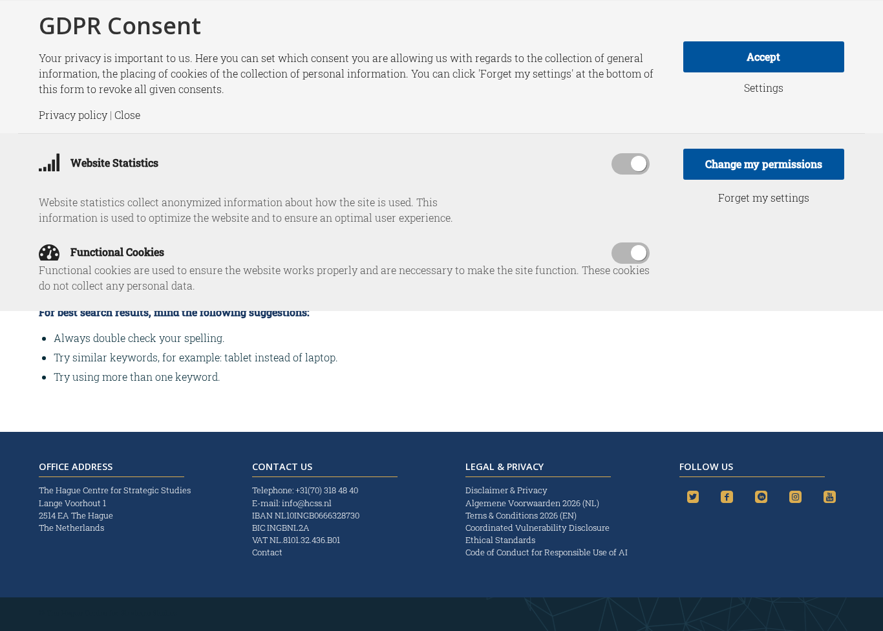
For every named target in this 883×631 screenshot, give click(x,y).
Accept (763, 56)
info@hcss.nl (307, 503)
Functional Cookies (116, 252)
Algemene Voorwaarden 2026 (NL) (533, 503)
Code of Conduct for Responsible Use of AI (546, 552)
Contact (267, 552)
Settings (763, 88)
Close (127, 115)
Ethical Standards (500, 540)
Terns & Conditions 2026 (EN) (522, 515)
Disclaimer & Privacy (506, 490)
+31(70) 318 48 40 (326, 490)
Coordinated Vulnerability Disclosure (537, 527)
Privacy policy (73, 115)
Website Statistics (113, 162)
